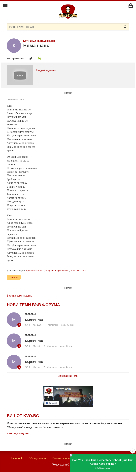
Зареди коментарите (19, 295)
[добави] (39, 58)
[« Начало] (68, 11)
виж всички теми (68, 375)
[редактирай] (30, 58)
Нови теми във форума (33, 305)
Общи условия (37, 458)
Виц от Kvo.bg (23, 415)
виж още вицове (18, 433)
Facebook (17, 458)
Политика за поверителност (69, 458)
